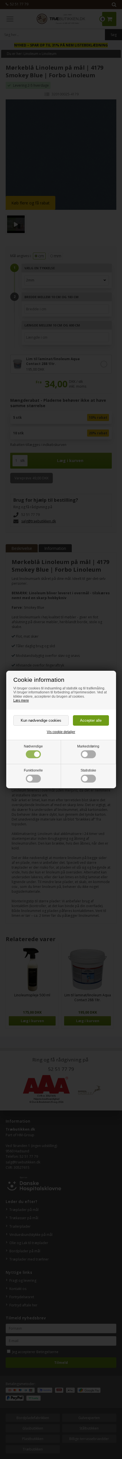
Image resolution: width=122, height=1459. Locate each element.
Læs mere (21, 700)
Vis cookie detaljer (61, 732)
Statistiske (88, 770)
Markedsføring (88, 746)
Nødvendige (33, 746)
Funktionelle (33, 770)
